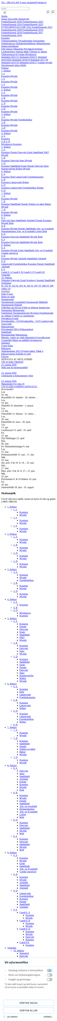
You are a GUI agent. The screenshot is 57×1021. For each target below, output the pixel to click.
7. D (3, 209)
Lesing (38, 231)
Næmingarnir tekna (10, 65)
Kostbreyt (31, 280)
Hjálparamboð (26, 329)
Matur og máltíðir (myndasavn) (27, 340)
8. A (3, 217)
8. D (3, 234)
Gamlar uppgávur (9, 253)
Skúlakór (5, 291)
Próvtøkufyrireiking (33, 49)
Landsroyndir (46, 321)
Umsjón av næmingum (23, 315)
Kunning (5, 38)
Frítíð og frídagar (30, 307)
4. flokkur (6, 133)
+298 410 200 (10, 2)
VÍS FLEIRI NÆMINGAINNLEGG (19, 386)
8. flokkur (6, 215)
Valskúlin (5, 275)
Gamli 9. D (29, 272)
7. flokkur (6, 193)
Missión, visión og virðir (13, 337)
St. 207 (34, 286)
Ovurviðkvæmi (42, 337)
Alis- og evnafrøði (45, 228)
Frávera (5, 356)
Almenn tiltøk (22, 51)
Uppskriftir (6, 340)
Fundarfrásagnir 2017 (32, 32)
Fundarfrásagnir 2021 (42, 27)
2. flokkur (6, 89)
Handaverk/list (8, 168)
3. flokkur (6, 114)
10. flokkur (6, 277)
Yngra (10, 294)
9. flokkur (6, 245)
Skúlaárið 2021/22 (10, 57)
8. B (3, 226)
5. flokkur (6, 147)
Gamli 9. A (6, 272)
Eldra (4, 294)
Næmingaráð (7, 299)
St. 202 (27, 286)
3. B (3, 122)
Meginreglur (18, 310)
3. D (3, 128)
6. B (3, 179)
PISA (16, 329)
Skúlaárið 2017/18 (39, 60)
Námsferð (6, 280)
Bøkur (48, 204)
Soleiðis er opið (23, 354)
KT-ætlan (20, 54)
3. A (3, 117)
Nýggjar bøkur (28, 351)
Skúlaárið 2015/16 (10, 62)
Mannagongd (7, 326)
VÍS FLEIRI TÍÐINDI (12, 362)
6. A (3, 174)
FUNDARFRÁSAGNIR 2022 (16, 27)
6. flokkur (6, 171)
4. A (3, 136)
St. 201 (20, 286)
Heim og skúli (8, 296)
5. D (3, 163)
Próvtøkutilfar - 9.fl (10, 321)
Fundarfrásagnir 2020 (11, 30)
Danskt (14, 152)
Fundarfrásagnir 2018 (11, 32)
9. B (3, 256)
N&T (46, 152)
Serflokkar (6, 283)
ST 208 (42, 286)
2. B (3, 98)
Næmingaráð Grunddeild (13, 302)
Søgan (4, 19)
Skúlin (4, 16)
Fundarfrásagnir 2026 (11, 21)
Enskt (30, 152)
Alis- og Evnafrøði (26, 231)
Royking (35, 313)
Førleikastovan (8, 43)
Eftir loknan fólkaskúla (12, 49)
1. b (3, 79)
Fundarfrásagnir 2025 (32, 21)
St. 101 (5, 286)
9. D (3, 261)
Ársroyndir (6, 324)
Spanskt (40, 280)
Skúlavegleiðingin (10, 46)
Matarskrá (30, 337)
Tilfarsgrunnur (8, 54)
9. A (3, 247)
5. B (3, 158)
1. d (3, 84)
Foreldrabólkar (25, 119)
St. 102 (12, 286)
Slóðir (23, 65)
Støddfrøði (38, 152)
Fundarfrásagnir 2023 (32, 24)
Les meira (12, 1017)
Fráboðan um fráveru (11, 307)
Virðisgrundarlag (9, 40)
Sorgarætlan (39, 40)
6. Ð (3, 190)
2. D (3, 103)
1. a (3, 73)
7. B (3, 201)
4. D (8, 141)
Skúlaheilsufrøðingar (26, 43)
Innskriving (44, 307)
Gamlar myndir (45, 62)
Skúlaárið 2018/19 (21, 60)
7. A (3, 196)
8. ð (3, 239)
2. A (3, 92)
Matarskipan (21, 335)
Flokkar (5, 68)
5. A (3, 149)
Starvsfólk (13, 19)
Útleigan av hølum (38, 51)
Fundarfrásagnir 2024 (11, 24)
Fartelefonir (7, 313)
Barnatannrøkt (8, 335)
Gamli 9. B (18, 272)
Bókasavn (6, 348)
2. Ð (3, 109)
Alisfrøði (31, 220)
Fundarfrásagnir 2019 (32, 30)
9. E (3, 269)
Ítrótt (13, 177)
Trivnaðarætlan (25, 40)
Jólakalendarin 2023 (11, 351)
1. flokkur (6, 70)
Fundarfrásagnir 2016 (11, 35)
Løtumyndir (22, 177)
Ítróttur (19, 168)
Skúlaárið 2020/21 (28, 57)
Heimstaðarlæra (9, 231)
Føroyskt (22, 152)
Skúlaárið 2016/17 (28, 62)
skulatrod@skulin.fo (33, 2)
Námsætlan (7, 310)
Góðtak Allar (28, 1010)
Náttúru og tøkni (37, 204)
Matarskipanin (43, 43)
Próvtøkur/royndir (9, 318)
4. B (3, 141)
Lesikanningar (8, 51)
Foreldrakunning (35, 177)
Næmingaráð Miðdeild (37, 302)
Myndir (13, 76)
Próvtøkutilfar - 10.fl (30, 321)
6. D (3, 185)
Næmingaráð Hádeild (11, 305)
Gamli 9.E (40, 272)
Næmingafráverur (22, 313)
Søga (22, 160)
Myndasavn (30, 54)
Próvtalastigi (7, 329)
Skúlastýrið (23, 19)
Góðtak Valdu (28, 1002)
